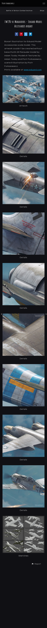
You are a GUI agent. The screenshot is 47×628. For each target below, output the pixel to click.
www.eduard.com (33, 70)
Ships (42, 10)
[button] (36, 563)
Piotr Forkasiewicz (8, 3)
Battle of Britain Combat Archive (19, 10)
